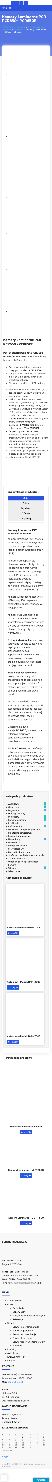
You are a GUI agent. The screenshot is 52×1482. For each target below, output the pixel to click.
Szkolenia (17, 1345)
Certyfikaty (18, 1308)
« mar (5, 1456)
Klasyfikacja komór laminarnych (29, 1315)
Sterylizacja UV (16, 848)
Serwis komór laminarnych (26, 1326)
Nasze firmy (14, 839)
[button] (4, 8)
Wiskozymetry (15, 871)
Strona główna (14, 1300)
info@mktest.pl (15, 1382)
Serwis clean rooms (22, 1338)
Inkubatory (13, 816)
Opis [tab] (25, 498)
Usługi (10, 1323)
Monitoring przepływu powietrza (24, 829)
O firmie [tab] (26, 513)
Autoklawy (13, 804)
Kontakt (11, 1360)
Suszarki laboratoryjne (19, 852)
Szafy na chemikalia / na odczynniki (26, 855)
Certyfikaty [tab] (25, 518)
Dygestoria (13, 810)
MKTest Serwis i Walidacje (20, 1464)
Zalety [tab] (26, 503)
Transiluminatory (16, 858)
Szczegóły (13, 933)
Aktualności (13, 1353)
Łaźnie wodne (15, 826)
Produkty (12, 1349)
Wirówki (12, 868)
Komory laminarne (17, 820)
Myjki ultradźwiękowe (19, 836)
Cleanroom (13, 807)
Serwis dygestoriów (23, 1330)
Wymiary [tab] (25, 508)
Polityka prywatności (12, 1414)
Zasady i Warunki (10, 1418)
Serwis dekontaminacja (24, 1334)
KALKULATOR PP (16, 1356)
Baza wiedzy (19, 1311)
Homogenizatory (16, 813)
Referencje (18, 1319)
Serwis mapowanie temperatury (29, 1341)
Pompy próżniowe (17, 845)
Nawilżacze (14, 842)
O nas (10, 1304)
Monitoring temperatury (20, 832)
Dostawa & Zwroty (11, 1422)
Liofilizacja (13, 823)
